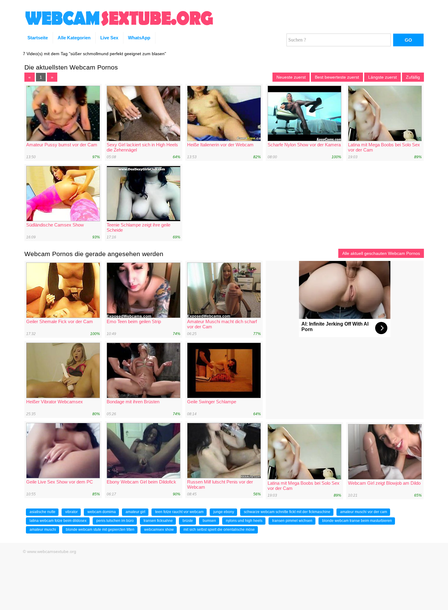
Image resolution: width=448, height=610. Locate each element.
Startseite (37, 37)
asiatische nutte (42, 512)
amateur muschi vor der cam (363, 512)
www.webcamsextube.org (51, 551)
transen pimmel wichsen (292, 521)
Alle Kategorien (74, 37)
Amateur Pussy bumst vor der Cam (61, 144)
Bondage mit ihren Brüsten (133, 401)
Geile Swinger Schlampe (211, 401)
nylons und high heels (244, 521)
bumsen (209, 521)
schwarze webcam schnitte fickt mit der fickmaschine (287, 512)
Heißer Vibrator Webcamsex (54, 401)
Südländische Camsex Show (55, 224)
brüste (188, 521)
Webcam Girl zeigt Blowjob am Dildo (384, 483)
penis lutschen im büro (115, 521)
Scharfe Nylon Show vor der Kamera (304, 144)
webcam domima (101, 512)
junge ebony (223, 512)
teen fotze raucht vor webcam (179, 512)
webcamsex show (159, 529)
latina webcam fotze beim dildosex (58, 521)
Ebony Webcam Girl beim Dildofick (141, 481)
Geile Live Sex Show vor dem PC (59, 481)
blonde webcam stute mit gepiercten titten (100, 529)
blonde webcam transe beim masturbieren (357, 521)
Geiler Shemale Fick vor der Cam (59, 321)
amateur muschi (43, 529)
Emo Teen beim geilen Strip (134, 321)
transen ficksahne (158, 521)
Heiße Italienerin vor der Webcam (220, 144)
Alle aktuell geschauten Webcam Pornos (381, 253)
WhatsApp (139, 37)
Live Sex (109, 37)
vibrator (71, 512)
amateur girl (135, 512)
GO (408, 40)
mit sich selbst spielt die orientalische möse (219, 529)
